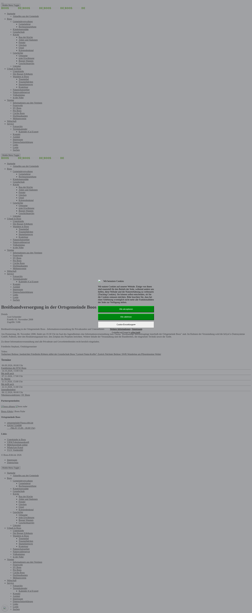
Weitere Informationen (120, 329)
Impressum (137, 329)
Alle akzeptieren (126, 309)
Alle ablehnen (126, 317)
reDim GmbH (135, 332)
